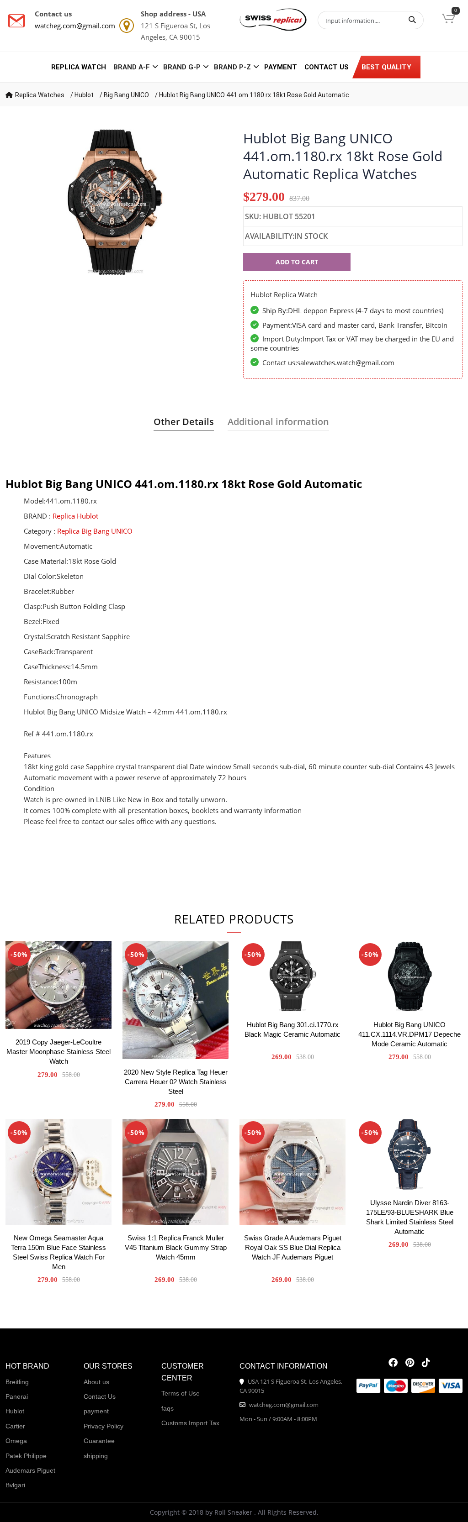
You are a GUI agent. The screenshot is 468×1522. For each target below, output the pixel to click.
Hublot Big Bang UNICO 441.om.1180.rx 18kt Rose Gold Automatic (254, 95)
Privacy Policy (103, 1426)
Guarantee (99, 1440)
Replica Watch (78, 67)
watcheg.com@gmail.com (75, 25)
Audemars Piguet (30, 1470)
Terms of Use (180, 1393)
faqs (167, 1408)
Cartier (15, 1426)
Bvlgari (15, 1485)
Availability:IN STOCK (286, 236)
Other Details (184, 421)
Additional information (278, 421)
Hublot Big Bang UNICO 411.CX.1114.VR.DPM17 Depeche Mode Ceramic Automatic (409, 1034)
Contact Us (326, 67)
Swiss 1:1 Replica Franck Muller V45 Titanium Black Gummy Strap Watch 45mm (176, 1247)
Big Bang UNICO (126, 95)
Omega (16, 1440)
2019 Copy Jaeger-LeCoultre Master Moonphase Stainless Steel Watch (58, 1051)
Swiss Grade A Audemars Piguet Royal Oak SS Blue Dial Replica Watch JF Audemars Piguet (292, 1247)
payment (280, 67)
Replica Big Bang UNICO (95, 530)
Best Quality (386, 67)
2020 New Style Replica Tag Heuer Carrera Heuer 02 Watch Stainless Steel (176, 1081)
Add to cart (297, 261)
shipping (96, 1455)
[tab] (184, 422)
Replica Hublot (75, 515)
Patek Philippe (26, 1455)
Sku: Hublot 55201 (280, 216)
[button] (448, 19)
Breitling (17, 1382)
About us (96, 1382)
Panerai (16, 1396)
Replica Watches (39, 95)
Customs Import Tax (190, 1423)
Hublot (84, 95)
